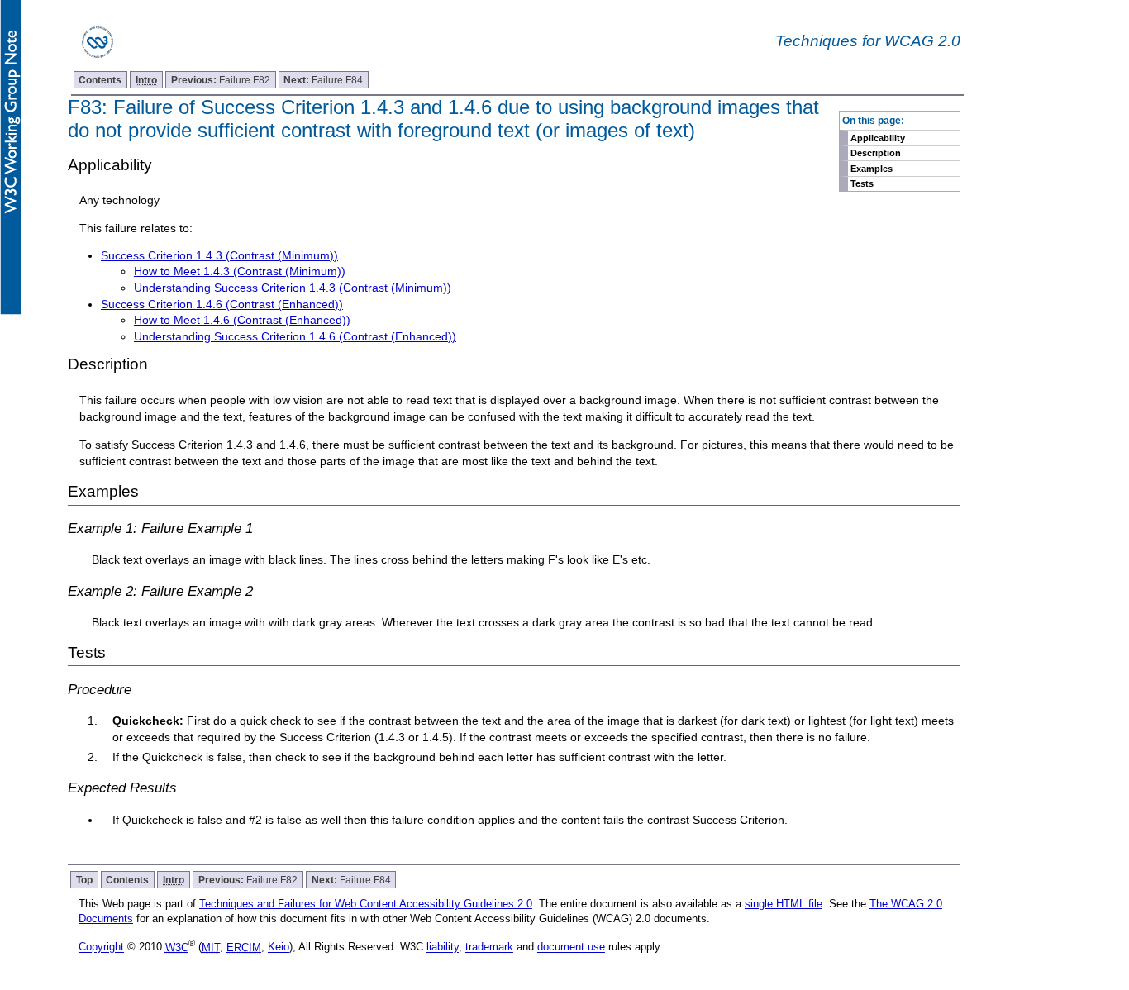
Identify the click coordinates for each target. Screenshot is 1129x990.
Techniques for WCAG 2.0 (867, 40)
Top (84, 879)
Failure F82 (220, 79)
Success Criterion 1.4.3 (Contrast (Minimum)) (219, 255)
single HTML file (783, 903)
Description (875, 153)
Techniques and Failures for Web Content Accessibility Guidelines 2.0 (365, 903)
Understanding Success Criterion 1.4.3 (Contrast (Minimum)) (292, 287)
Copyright (101, 947)
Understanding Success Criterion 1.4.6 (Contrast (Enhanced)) (295, 336)
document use (571, 947)
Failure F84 (323, 79)
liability (442, 947)
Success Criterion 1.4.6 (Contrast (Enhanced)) (222, 304)
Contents (100, 79)
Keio (278, 947)
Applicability (877, 138)
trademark (489, 947)
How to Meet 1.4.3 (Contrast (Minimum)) (239, 271)
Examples (871, 169)
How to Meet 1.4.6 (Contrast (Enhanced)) (242, 319)
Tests (862, 183)
